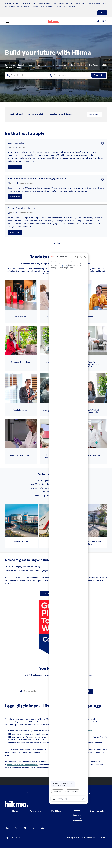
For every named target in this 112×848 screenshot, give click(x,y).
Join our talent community (77, 819)
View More (56, 243)
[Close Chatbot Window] (84, 256)
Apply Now (15, 167)
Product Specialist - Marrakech (22, 208)
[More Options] (54, 798)
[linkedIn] (7, 828)
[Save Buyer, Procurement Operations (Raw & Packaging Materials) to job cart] (102, 179)
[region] (68, 527)
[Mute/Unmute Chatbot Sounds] (80, 256)
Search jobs (77, 815)
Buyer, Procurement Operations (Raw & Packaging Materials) (37, 179)
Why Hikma (56, 811)
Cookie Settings (64, 6)
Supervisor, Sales (16, 143)
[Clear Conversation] (76, 256)
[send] (83, 798)
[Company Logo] (53, 21)
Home (15, 811)
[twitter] (16, 828)
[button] (98, 21)
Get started (94, 115)
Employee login (97, 811)
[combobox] (27, 75)
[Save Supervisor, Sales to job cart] (102, 143)
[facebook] (33, 828)
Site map (102, 838)
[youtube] (42, 828)
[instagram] (25, 828)
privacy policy (63, 266)
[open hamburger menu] (7, 21)
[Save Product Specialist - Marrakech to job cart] (102, 209)
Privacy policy (73, 838)
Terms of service (88, 838)
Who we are (35, 811)
